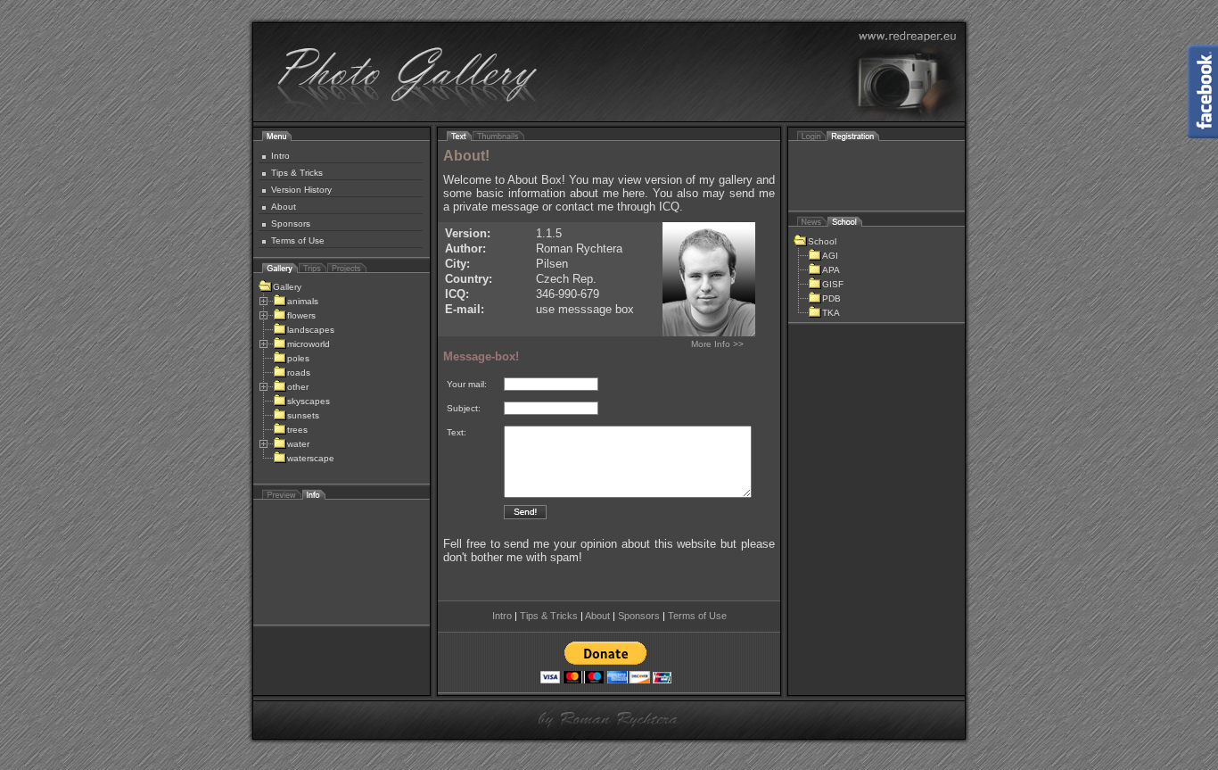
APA (831, 270)
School (822, 241)
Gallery (287, 287)
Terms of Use (298, 240)
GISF (833, 284)
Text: (456, 432)
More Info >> (717, 344)
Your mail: (467, 384)
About (283, 206)
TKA (831, 313)
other (298, 387)
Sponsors (290, 223)
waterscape (310, 458)
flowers (301, 315)
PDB (831, 298)
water (298, 444)
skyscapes (308, 401)
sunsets (303, 415)
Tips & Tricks (297, 173)
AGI (830, 256)
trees (297, 430)
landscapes (310, 330)
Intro (280, 156)
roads (298, 372)
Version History (301, 190)
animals (302, 301)
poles (298, 358)
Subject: (464, 408)
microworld (308, 344)
